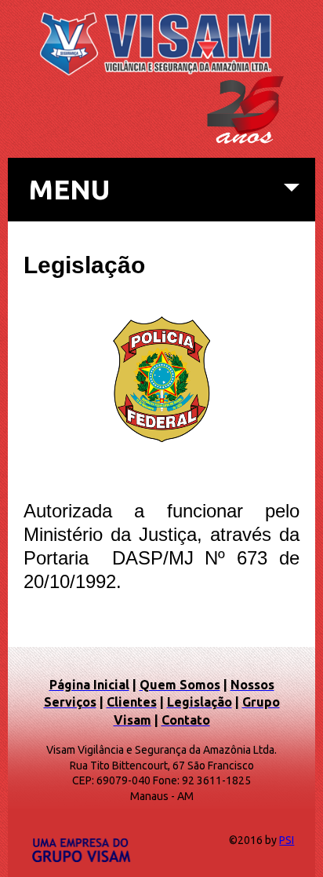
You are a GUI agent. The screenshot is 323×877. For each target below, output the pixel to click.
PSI (286, 840)
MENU (69, 189)
